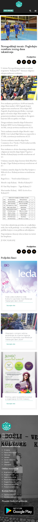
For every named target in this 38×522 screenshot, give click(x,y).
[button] (30, 10)
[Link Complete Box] (19, 286)
